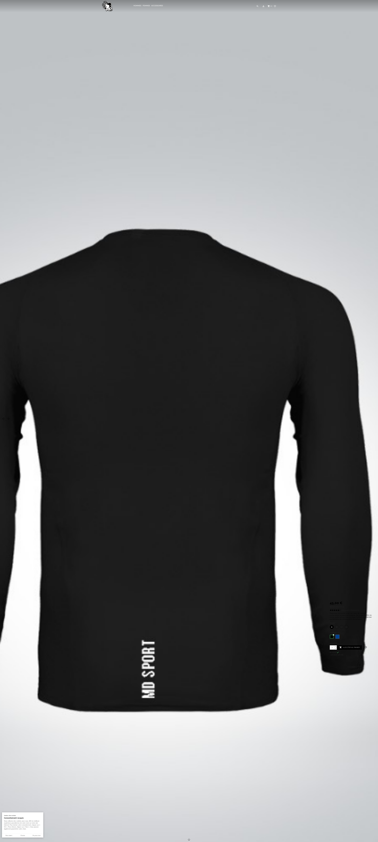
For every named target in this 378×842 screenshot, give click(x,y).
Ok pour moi (36, 835)
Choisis (22, 835)
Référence (333, 607)
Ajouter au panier (349, 647)
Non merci (9, 835)
